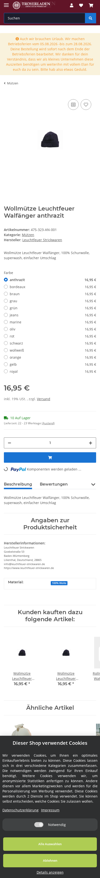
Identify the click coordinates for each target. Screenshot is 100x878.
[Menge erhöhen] (90, 443)
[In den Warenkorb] (50, 457)
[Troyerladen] (34, 5)
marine (53, 322)
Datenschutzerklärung (20, 810)
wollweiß (53, 350)
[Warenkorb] (91, 5)
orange (53, 357)
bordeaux (53, 286)
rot (53, 336)
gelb (53, 364)
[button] (71, 5)
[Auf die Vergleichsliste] (73, 104)
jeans (53, 315)
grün (53, 308)
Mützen (28, 234)
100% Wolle (59, 583)
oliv (53, 329)
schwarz (53, 343)
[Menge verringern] (9, 443)
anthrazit (53, 279)
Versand (43, 399)
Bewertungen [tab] (54, 484)
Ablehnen (50, 860)
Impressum (50, 810)
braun (53, 294)
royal (53, 371)
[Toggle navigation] (6, 3)
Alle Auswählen (50, 844)
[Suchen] (90, 18)
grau (53, 301)
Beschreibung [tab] (18, 484)
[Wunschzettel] (81, 5)
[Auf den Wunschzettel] (86, 104)
